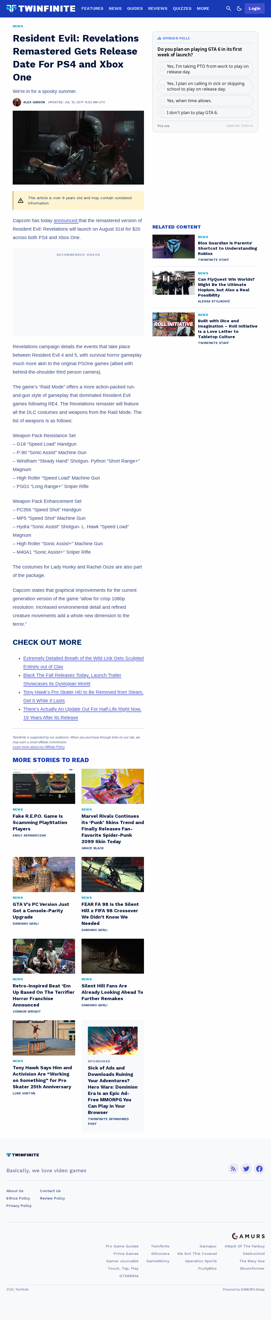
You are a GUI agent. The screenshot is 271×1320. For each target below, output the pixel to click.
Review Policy (52, 1198)
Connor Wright (27, 1011)
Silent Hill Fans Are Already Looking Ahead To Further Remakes (112, 992)
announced (66, 220)
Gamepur (208, 1246)
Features (92, 8)
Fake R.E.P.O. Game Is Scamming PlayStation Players (40, 822)
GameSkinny (157, 1261)
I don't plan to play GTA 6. (192, 112)
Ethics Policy (18, 1198)
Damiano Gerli (26, 923)
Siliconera (160, 1253)
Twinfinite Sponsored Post (108, 1121)
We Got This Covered (197, 1253)
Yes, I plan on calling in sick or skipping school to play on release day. (206, 86)
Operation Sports (201, 1261)
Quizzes (182, 8)
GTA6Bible (128, 1276)
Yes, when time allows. (189, 101)
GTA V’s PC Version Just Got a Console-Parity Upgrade (41, 910)
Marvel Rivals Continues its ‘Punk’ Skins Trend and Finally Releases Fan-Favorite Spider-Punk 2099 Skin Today (113, 828)
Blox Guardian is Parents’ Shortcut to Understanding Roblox (227, 248)
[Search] (228, 8)
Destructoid (254, 1253)
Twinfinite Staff (213, 260)
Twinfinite (160, 1246)
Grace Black (93, 848)
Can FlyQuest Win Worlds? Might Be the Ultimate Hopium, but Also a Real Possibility (226, 287)
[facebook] (259, 1168)
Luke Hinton (24, 1093)
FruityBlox (207, 1268)
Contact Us (50, 1191)
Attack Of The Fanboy (245, 1246)
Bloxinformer (252, 1268)
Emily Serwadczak (29, 835)
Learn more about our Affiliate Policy (39, 747)
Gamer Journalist (122, 1261)
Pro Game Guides (122, 1246)
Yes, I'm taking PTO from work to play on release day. (208, 69)
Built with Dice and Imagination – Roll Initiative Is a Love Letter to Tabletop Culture (228, 328)
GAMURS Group (253, 1289)
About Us (14, 1191)
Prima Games (126, 1253)
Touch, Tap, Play (123, 1268)
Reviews (158, 8)
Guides (135, 8)
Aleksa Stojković (214, 301)
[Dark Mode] (239, 8)
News (115, 8)
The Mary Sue (252, 1261)
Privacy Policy (18, 1205)
